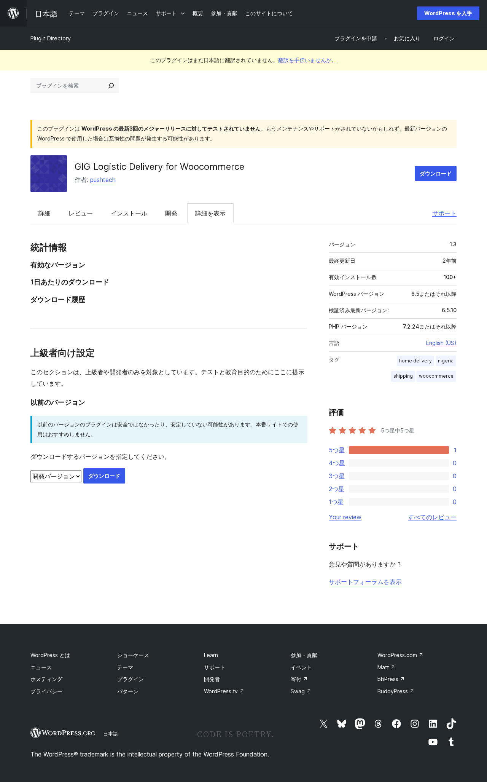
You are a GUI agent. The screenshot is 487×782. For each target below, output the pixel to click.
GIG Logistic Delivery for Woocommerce (159, 166)
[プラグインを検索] (111, 85)
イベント (301, 667)
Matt (386, 667)
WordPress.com (400, 655)
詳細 (44, 213)
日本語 (110, 734)
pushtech (103, 180)
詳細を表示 (210, 213)
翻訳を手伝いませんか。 (307, 60)
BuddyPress (395, 691)
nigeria (446, 361)
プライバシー (46, 691)
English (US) (441, 343)
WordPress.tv (224, 691)
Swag (301, 691)
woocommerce (436, 376)
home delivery (415, 361)
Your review (345, 517)
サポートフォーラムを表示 (365, 582)
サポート (444, 213)
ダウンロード (436, 173)
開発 (171, 213)
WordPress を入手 (448, 13)
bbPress (391, 679)
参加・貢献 (304, 655)
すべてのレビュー (432, 517)
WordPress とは (50, 655)
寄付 (299, 679)
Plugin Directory (50, 38)
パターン (127, 691)
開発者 (212, 679)
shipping (403, 376)
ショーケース (133, 655)
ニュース (41, 667)
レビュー (80, 213)
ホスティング (46, 679)
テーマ (125, 667)
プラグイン (130, 679)
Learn (211, 655)
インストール (129, 213)
